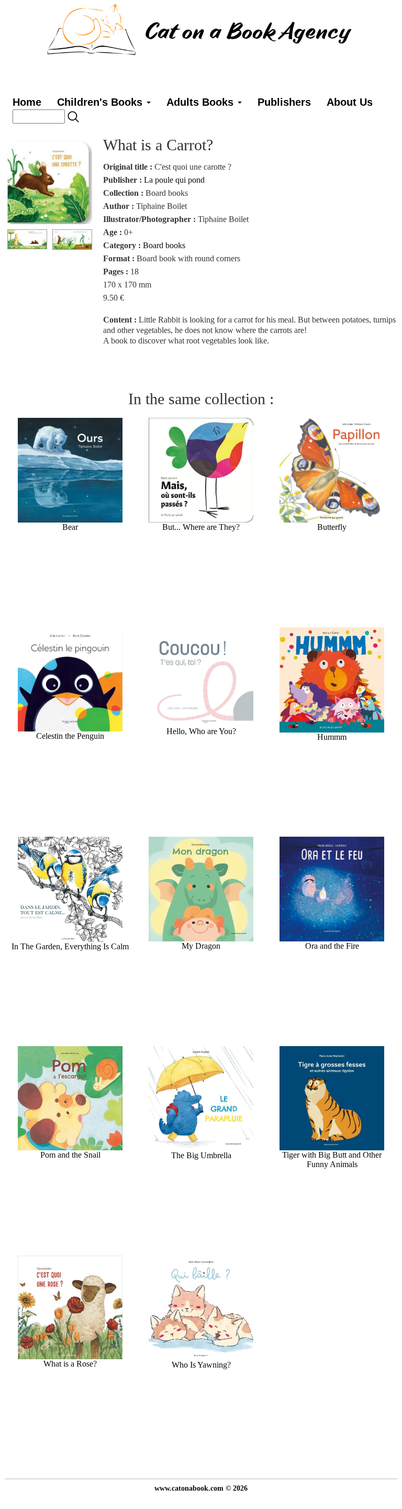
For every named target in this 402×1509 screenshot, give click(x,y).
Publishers (284, 102)
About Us (350, 102)
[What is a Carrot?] (49, 180)
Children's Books (101, 102)
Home (27, 102)
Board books (164, 245)
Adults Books (201, 102)
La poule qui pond (174, 179)
